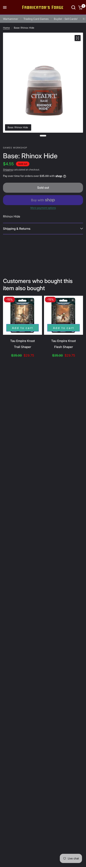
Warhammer (10, 18)
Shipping (8, 169)
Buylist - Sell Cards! (66, 18)
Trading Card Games (36, 18)
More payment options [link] (43, 208)
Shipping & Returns (16, 229)
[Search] (73, 7)
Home (6, 27)
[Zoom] (78, 38)
